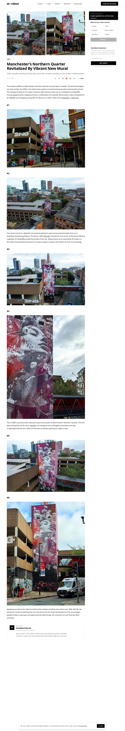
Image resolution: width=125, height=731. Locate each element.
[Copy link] (74, 78)
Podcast (107, 34)
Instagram (65, 98)
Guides (40, 4)
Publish (57, 4)
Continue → (103, 39)
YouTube (94, 26)
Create (48, 4)
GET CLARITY (104, 63)
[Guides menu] (43, 3)
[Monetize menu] (71, 3)
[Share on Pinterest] (59, 78)
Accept (101, 726)
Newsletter (95, 34)
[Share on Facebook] (55, 78)
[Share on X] (62, 78)
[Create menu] (52, 3)
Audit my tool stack (109, 4)
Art (9, 59)
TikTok (106, 26)
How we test (78, 4)
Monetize (67, 4)
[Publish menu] (61, 3)
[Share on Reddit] (66, 78)
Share (82, 78)
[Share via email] (70, 78)
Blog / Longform (109, 30)
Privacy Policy (82, 726)
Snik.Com (75, 98)
